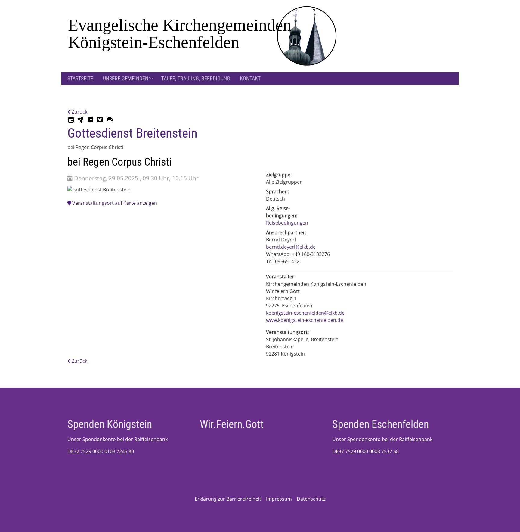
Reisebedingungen (287, 222)
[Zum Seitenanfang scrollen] (507, 519)
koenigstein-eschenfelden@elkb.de (305, 313)
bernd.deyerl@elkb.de (291, 247)
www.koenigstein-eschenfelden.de (304, 320)
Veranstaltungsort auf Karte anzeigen (114, 203)
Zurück (78, 111)
